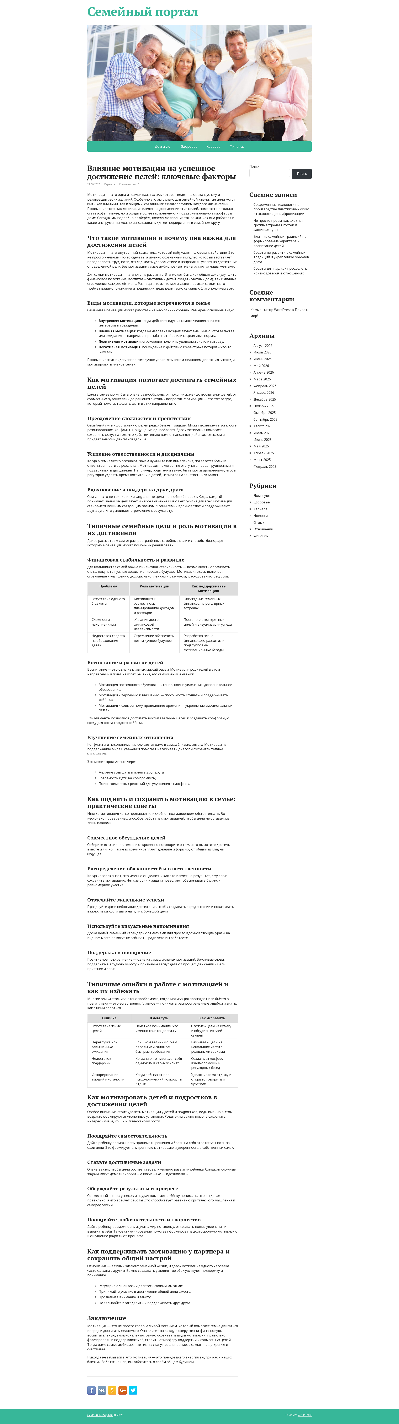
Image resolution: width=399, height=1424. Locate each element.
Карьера (213, 146)
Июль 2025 (262, 433)
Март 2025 (262, 459)
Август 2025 (263, 426)
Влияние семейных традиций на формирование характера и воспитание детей (280, 241)
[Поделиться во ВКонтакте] (102, 1390)
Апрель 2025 (264, 453)
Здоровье (189, 146)
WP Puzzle (305, 1415)
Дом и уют (163, 146)
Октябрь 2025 (265, 412)
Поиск (254, 166)
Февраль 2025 (265, 466)
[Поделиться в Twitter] (133, 1390)
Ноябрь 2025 (264, 406)
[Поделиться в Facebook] (91, 1390)
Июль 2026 (262, 352)
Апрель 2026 (264, 372)
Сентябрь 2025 (265, 419)
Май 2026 (261, 365)
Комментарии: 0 (129, 184)
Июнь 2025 (263, 439)
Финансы (237, 146)
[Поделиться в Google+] (122, 1390)
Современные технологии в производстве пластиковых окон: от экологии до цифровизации (281, 209)
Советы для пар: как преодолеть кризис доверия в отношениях (280, 270)
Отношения (263, 529)
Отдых (259, 522)
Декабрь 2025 (265, 399)
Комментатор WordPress (270, 309)
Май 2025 (261, 446)
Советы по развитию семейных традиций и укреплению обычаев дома (281, 257)
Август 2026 (263, 345)
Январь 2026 (264, 392)
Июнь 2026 (263, 359)
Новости (261, 515)
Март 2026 (262, 379)
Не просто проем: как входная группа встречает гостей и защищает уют (278, 225)
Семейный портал (142, 11)
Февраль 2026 (265, 386)
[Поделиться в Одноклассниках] (112, 1390)
